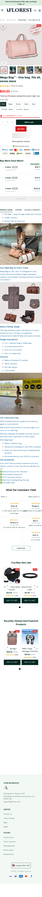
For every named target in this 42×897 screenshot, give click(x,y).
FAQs (5, 823)
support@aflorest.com (12, 802)
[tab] (19, 607)
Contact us (8, 814)
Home (2, 20)
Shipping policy (9, 846)
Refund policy (9, 854)
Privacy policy (9, 837)
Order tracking (9, 818)
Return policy (8, 850)
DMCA (6, 827)
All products (11, 20)
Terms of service (10, 842)
